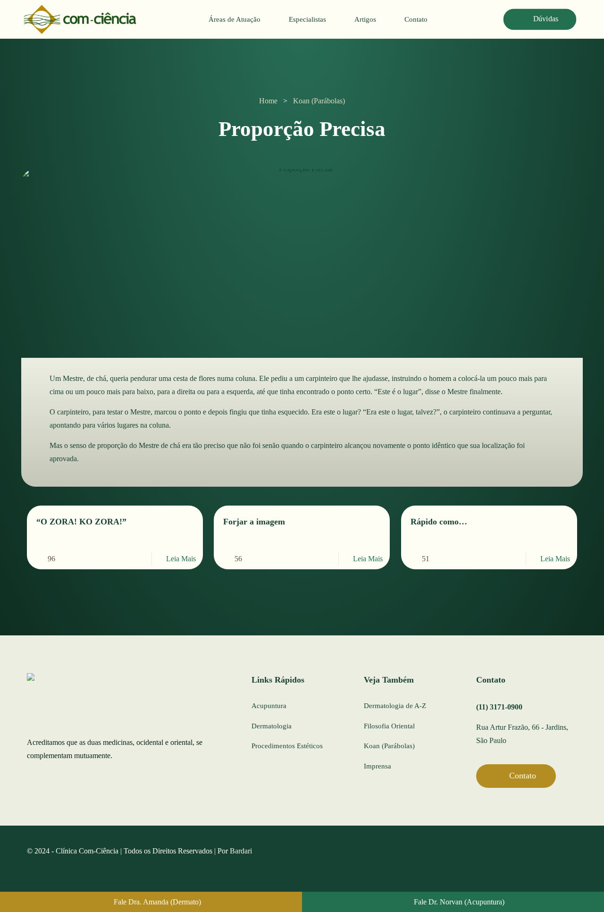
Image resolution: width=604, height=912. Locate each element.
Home (268, 101)
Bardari (241, 851)
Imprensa (377, 766)
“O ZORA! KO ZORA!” (81, 521)
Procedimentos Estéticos (287, 746)
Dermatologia (272, 726)
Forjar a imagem (254, 521)
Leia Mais (181, 559)
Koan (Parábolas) (319, 101)
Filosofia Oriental (389, 726)
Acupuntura (269, 705)
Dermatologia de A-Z (395, 705)
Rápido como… (439, 521)
